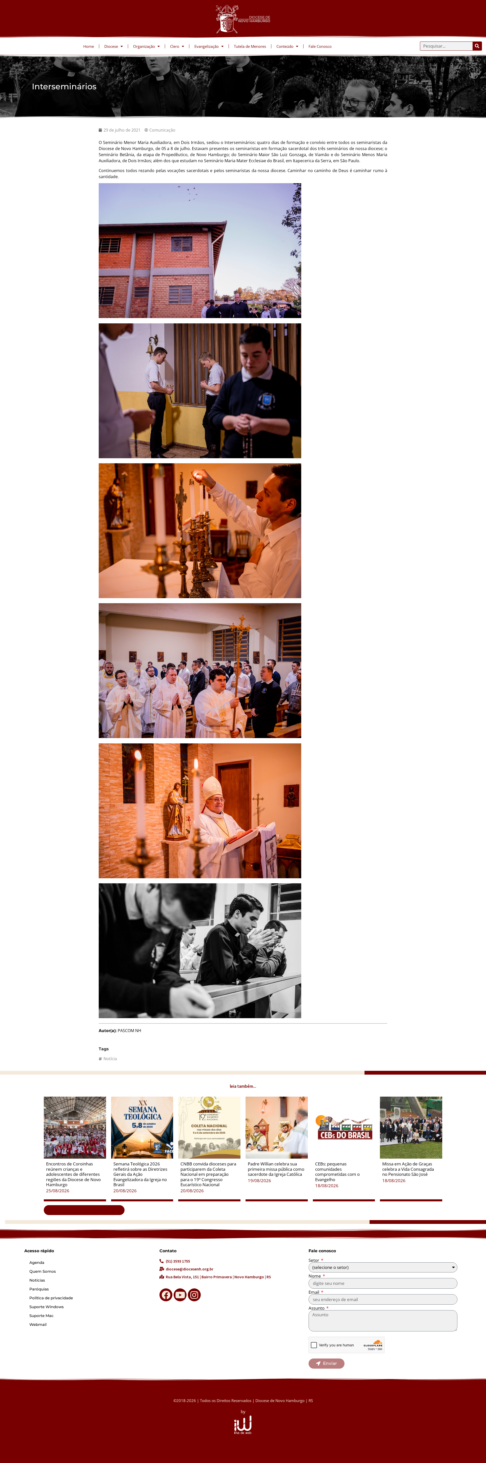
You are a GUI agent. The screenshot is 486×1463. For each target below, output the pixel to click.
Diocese (111, 46)
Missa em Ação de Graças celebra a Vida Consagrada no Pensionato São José (408, 1169)
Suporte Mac (41, 1315)
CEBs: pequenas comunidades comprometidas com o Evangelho (337, 1171)
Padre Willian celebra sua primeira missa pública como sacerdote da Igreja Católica (276, 1169)
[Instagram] (194, 1294)
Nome (315, 1276)
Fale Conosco (320, 46)
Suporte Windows (46, 1306)
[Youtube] (180, 1294)
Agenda (36, 1262)
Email (314, 1292)
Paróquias (39, 1289)
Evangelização (206, 46)
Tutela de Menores (250, 46)
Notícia (110, 1058)
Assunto (317, 1308)
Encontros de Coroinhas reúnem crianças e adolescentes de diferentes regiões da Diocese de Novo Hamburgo (73, 1174)
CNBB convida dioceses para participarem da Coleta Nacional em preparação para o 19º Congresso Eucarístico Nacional (208, 1174)
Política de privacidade (51, 1297)
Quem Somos (42, 1271)
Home (88, 46)
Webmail (38, 1324)
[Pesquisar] (477, 46)
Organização (144, 46)
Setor (314, 1260)
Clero (174, 46)
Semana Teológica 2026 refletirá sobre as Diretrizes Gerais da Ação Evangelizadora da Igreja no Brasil (140, 1174)
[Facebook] (165, 1294)
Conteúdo (284, 46)
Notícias (37, 1280)
